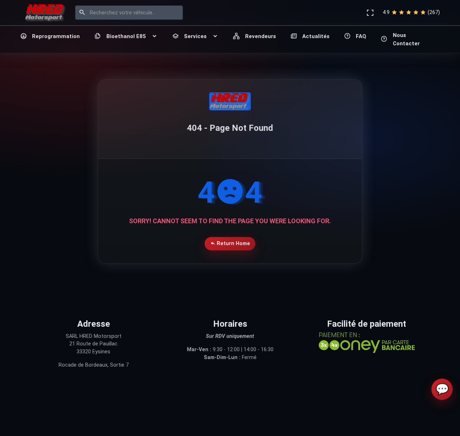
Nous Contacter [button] (406, 39)
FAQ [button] (361, 36)
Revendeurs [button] (260, 36)
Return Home (232, 243)
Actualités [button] (316, 36)
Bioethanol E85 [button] (126, 36)
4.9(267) (411, 12)
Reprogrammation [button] (56, 36)
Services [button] (195, 36)
